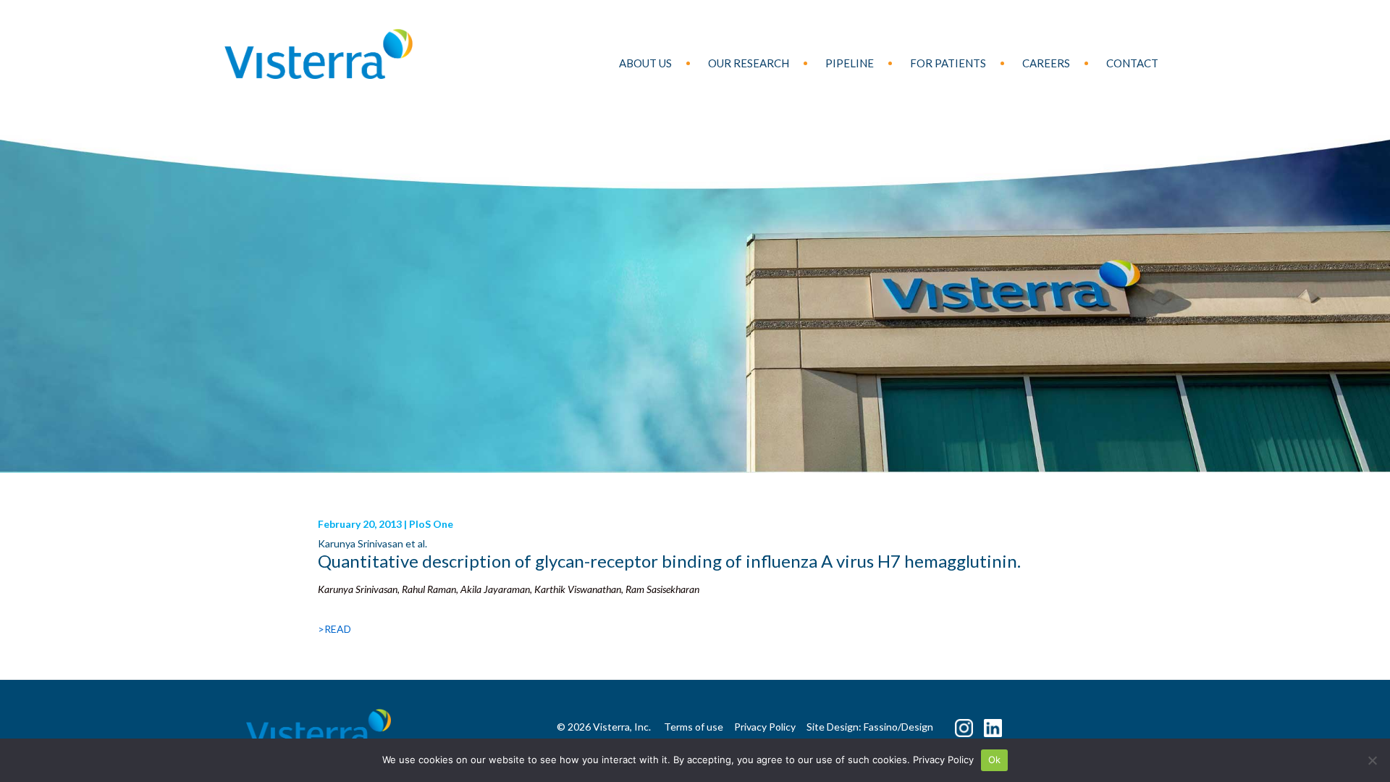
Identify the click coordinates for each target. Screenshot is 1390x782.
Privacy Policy (943, 759)
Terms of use (693, 726)
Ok (994, 759)
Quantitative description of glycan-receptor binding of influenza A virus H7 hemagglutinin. (669, 560)
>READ (334, 629)
